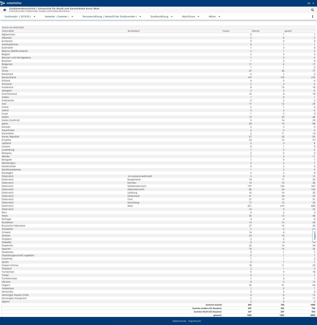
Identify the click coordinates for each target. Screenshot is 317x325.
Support (314, 235)
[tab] (20, 16)
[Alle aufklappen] (312, 16)
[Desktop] (10, 3)
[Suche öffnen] (312, 10)
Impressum (194, 321)
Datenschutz (179, 321)
